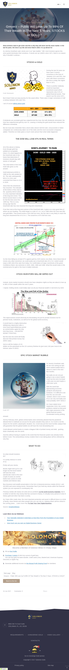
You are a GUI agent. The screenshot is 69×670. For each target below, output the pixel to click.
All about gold (30, 22)
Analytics (42, 22)
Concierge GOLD (35, 635)
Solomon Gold (40, 660)
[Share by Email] (64, 591)
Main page (7, 573)
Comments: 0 (18, 591)
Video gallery (53, 635)
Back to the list (11, 581)
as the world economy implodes (49, 492)
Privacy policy (19, 665)
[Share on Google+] (55, 591)
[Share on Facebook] (51, 591)
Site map (51, 665)
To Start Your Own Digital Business (39, 503)
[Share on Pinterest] (59, 591)
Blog (13, 573)
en (58, 4)
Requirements (17, 635)
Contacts (35, 640)
